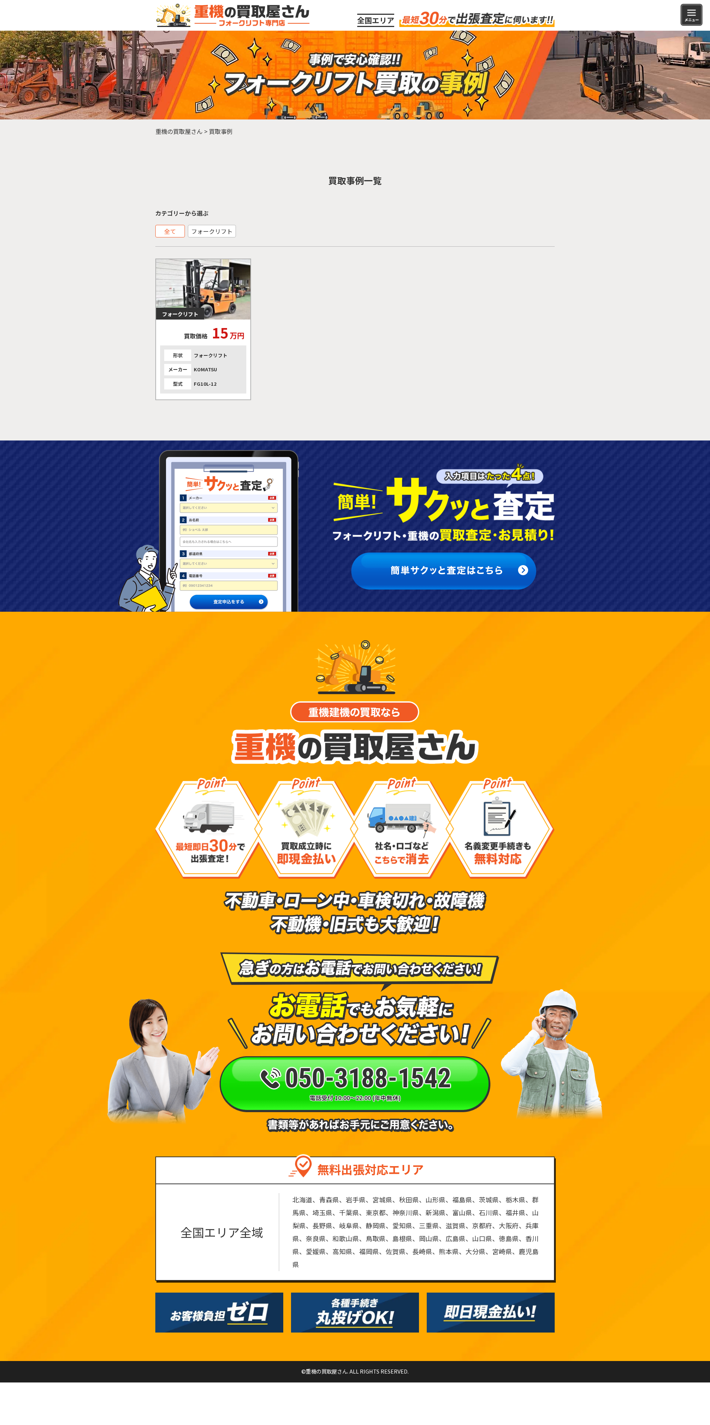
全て (170, 231)
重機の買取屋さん (179, 131)
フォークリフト (212, 231)
